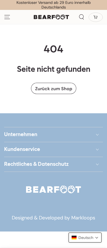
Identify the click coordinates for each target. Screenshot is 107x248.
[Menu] (7, 17)
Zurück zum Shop (53, 89)
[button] (81, 17)
